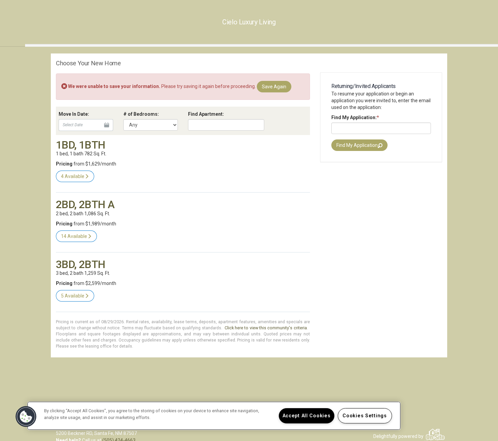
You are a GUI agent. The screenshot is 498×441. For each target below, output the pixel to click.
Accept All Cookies (307, 416)
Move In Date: (74, 114)
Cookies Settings (365, 416)
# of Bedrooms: (141, 114)
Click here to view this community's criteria (266, 327)
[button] (26, 416)
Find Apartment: (206, 114)
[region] (214, 415)
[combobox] (226, 125)
